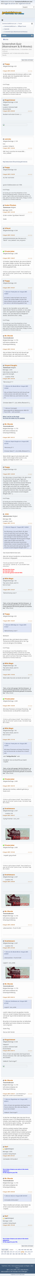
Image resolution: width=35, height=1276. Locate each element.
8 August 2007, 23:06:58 (9, 924)
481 (11, 1254)
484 (19, 1254)
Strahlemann (10, 808)
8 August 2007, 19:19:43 (9, 852)
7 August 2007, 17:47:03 (9, 674)
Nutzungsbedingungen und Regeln (21, 1266)
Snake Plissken (10, 205)
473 (19, 1252)
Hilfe (9, 1266)
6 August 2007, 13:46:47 (9, 258)
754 (29, 1254)
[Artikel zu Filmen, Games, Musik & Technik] (6, 346)
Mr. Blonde (9, 336)
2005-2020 (21, 1274)
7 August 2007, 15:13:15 (9, 523)
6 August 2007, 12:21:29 (9, 212)
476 (29, 1252)
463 (22, 1250)
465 (28, 1250)
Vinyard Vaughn (11, 365)
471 (14, 1252)
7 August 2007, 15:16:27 (9, 589)
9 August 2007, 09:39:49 (9, 1191)
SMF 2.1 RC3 (10, 1269)
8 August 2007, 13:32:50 (9, 705)
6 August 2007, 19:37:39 (9, 378)
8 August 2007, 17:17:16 (9, 739)
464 (25, 1250)
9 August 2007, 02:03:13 (9, 1050)
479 (5, 1254)
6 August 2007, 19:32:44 (9, 349)
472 (16, 1252)
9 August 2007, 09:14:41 (9, 1155)
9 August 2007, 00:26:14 (9, 997)
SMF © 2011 (17, 1269)
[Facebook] (6, 587)
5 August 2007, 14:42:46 (9, 148)
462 (19, 1250)
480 (8, 1254)
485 (22, 1254)
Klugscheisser (10, 100)
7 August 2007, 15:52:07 (9, 621)
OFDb (6, 39)
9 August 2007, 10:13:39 (9, 1225)
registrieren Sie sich (24, 3)
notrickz (8, 139)
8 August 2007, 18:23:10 (9, 786)
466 (31, 1250)
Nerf (6, 1147)
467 (2, 1252)
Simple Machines (24, 1269)
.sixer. (7, 514)
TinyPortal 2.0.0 (14, 1274)
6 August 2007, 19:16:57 (9, 287)
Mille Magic (9, 578)
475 (26, 1252)
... (17, 1250)
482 (14, 1254)
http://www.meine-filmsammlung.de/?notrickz (15, 161)
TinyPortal (4, 1266)
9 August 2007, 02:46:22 (9, 1093)
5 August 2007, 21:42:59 (9, 174)
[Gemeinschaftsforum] (14, 518)
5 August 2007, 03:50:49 (9, 111)
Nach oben (5, 1249)
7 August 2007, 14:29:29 (9, 474)
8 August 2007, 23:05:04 (9, 881)
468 (5, 1252)
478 (2, 1254)
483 (16, 1254)
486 (25, 1254)
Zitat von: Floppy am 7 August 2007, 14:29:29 (17, 527)
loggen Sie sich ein (9, 3)
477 (31, 1252)
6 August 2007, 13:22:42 (9, 235)
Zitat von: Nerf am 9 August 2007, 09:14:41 (16, 1196)
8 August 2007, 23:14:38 (9, 948)
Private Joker (9, 251)
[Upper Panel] (32, 23)
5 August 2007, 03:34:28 (9, 71)
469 (8, 1252)
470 (11, 1252)
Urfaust (7, 228)
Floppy (7, 64)
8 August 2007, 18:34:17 (9, 815)
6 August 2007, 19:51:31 (9, 437)
